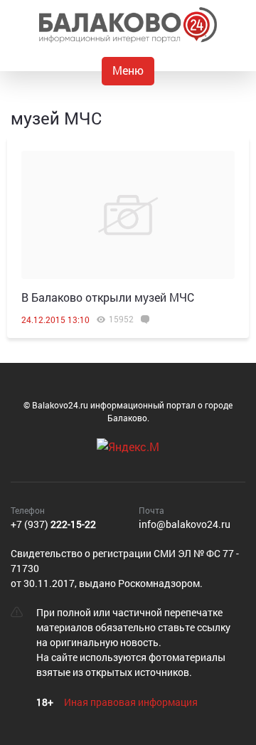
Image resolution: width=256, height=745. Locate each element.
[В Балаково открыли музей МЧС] (128, 215)
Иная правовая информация (131, 702)
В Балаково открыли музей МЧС (107, 297)
